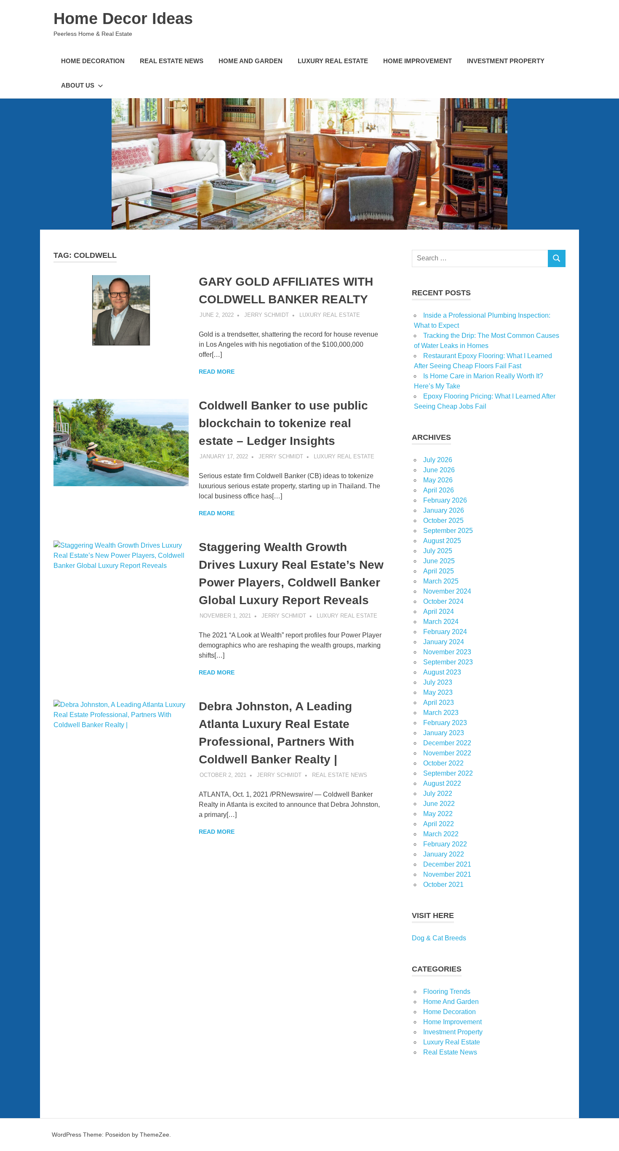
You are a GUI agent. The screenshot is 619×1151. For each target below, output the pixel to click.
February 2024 (445, 631)
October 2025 (443, 520)
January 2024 (443, 641)
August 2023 (442, 672)
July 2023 (437, 682)
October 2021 (443, 884)
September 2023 (448, 662)
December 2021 (447, 864)
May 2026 (438, 480)
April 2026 (438, 490)
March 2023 (441, 712)
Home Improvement (417, 60)
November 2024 (447, 591)
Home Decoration (93, 60)
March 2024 (441, 621)
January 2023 (443, 732)
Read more (217, 371)
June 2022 (439, 803)
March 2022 (441, 834)
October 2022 (443, 763)
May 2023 (438, 692)
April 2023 (438, 702)
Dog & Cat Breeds (439, 938)
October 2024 (443, 601)
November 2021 (447, 874)
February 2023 (445, 722)
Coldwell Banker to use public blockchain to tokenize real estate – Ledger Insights (283, 423)
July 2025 (437, 550)
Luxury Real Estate (333, 60)
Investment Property (505, 60)
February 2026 (445, 500)
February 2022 (445, 844)
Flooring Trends (446, 991)
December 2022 (447, 743)
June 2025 (439, 561)
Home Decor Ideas (123, 18)
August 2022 (442, 783)
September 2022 (448, 773)
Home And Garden (251, 60)
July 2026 (437, 459)
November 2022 (447, 753)
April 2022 (438, 823)
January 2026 (443, 510)
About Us (77, 85)
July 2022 (437, 793)
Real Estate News (171, 60)
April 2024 (438, 611)
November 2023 (447, 652)
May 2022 (438, 813)
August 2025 (442, 540)
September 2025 (448, 530)
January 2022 (443, 854)
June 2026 (439, 470)
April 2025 (438, 571)
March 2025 (441, 581)
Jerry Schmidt (266, 315)
